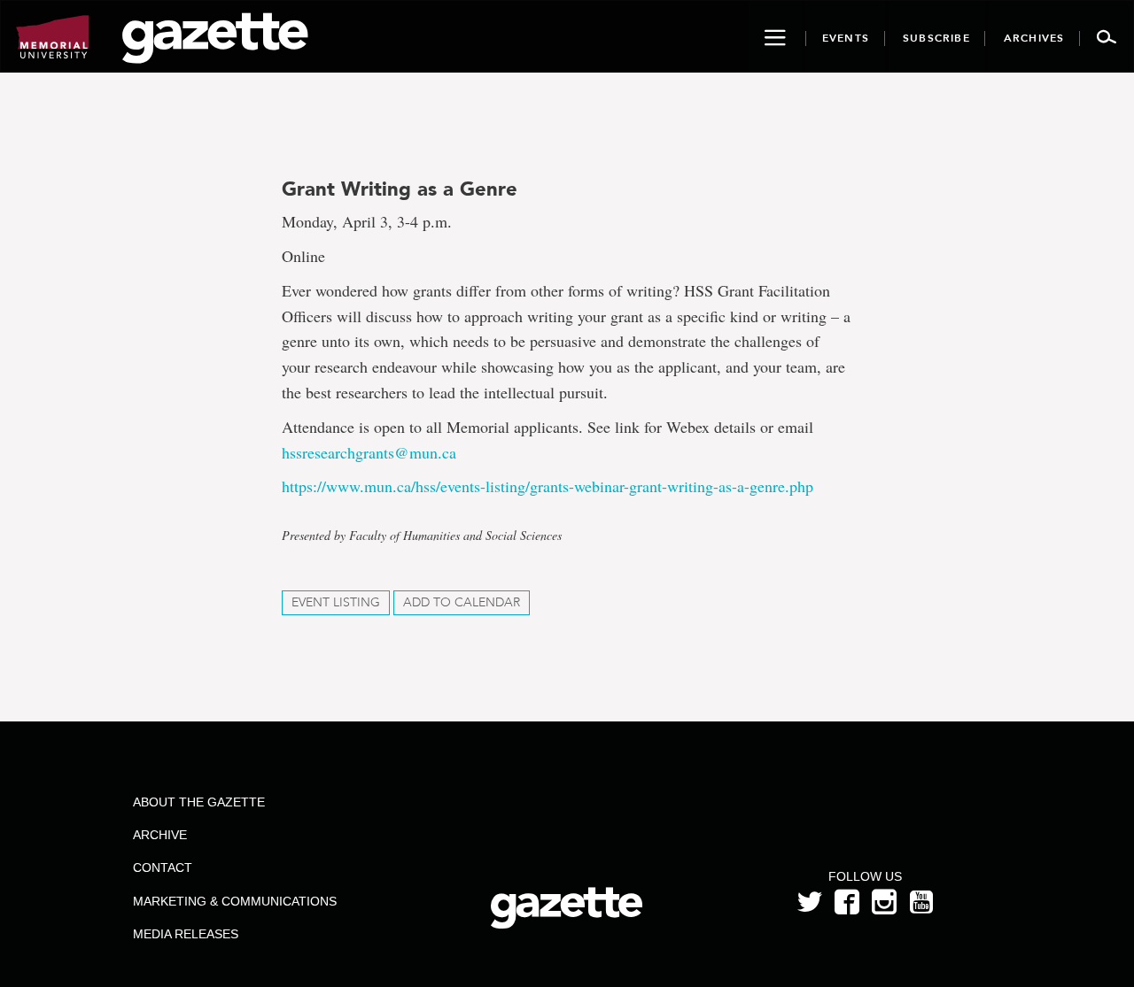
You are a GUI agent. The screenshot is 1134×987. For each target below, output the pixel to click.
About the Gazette (199, 802)
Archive (160, 835)
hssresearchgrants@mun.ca (369, 452)
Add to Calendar (461, 602)
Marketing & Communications (235, 901)
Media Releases (185, 934)
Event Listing (335, 602)
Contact (162, 867)
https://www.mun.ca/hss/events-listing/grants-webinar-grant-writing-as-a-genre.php (547, 486)
